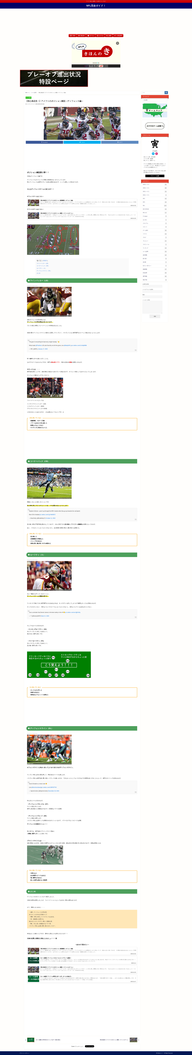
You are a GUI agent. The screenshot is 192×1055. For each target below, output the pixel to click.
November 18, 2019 (53, 790)
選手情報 (154, 276)
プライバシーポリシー (24, 1053)
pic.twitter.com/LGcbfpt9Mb (79, 345)
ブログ (154, 237)
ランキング (154, 248)
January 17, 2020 (43, 349)
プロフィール (154, 244)
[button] (96, 52)
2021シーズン (154, 191)
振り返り (154, 258)
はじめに (154, 219)
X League (154, 216)
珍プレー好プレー (154, 265)
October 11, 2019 (50, 518)
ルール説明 (28, 97)
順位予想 (154, 279)
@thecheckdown (36, 787)
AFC (154, 198)
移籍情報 (154, 269)
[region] (96, 54)
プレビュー (154, 241)
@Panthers (39, 345)
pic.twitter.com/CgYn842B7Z (47, 514)
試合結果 (154, 272)
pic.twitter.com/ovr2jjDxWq (72, 612)
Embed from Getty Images (32, 285)
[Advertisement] (96, 19)
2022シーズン (154, 195)
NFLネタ (154, 212)
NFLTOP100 (154, 209)
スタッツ (154, 226)
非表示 (45, 260)
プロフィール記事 (155, 175)
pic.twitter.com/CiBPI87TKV (49, 787)
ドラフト (154, 233)
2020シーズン (154, 188)
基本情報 (154, 255)
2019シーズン (154, 184)
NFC (154, 202)
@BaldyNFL (67, 345)
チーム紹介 (154, 230)
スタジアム (154, 223)
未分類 (154, 262)
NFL (154, 205)
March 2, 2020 (45, 616)
